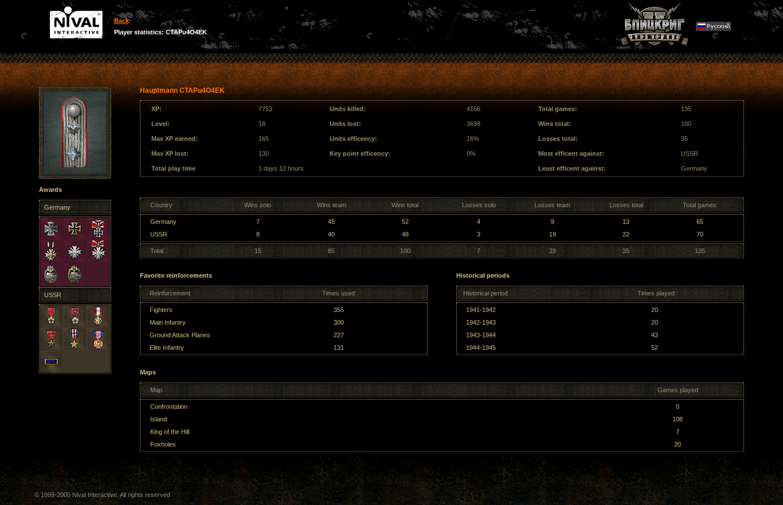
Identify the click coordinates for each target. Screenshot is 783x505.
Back (121, 20)
